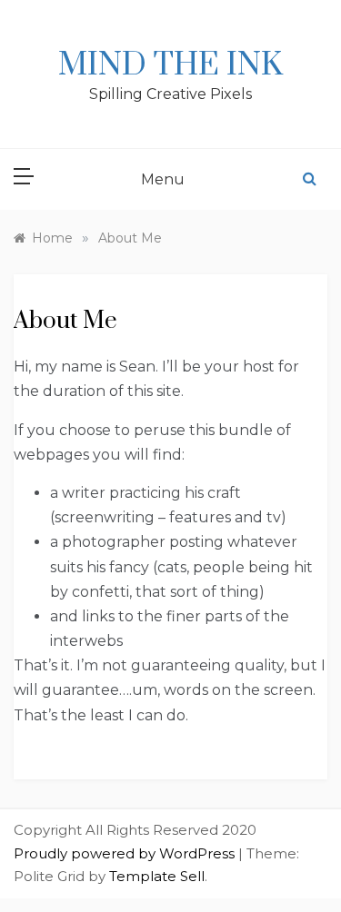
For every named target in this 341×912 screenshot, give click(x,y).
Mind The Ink (170, 65)
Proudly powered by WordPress (126, 853)
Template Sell (157, 876)
